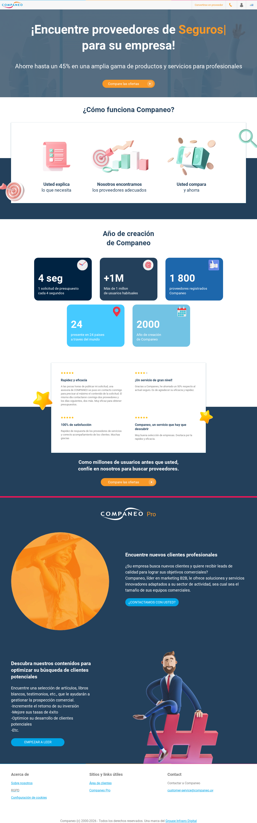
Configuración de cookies (29, 797)
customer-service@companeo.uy (190, 790)
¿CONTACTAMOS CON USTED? (151, 602)
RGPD (15, 790)
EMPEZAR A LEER (37, 742)
